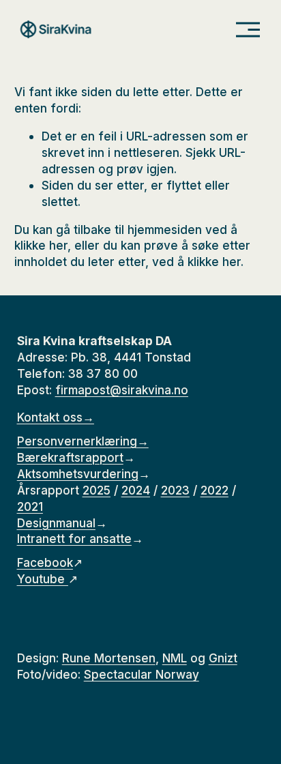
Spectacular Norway (141, 674)
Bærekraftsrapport (70, 457)
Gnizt (223, 658)
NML (174, 658)
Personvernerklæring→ (83, 441)
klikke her (41, 245)
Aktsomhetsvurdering (77, 474)
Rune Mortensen (109, 658)
